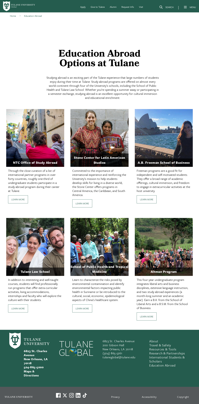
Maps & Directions (31, 373)
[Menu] (185, 7)
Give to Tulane (98, 7)
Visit (141, 7)
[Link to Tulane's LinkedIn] (78, 395)
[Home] (19, 6)
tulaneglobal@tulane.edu (119, 357)
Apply (83, 7)
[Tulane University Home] (26, 397)
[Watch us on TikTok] (84, 395)
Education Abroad (162, 365)
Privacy (115, 397)
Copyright (183, 397)
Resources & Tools (162, 349)
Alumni (113, 7)
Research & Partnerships (167, 353)
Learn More (18, 199)
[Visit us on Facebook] (58, 395)
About (153, 341)
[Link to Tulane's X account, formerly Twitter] (64, 395)
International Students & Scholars (167, 359)
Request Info (127, 7)
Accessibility (149, 397)
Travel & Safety (160, 345)
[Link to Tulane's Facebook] (71, 395)
